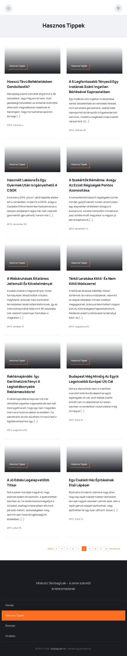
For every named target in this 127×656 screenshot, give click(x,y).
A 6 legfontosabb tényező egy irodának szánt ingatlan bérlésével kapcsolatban (93, 86)
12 (106, 548)
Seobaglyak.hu (58, 648)
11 (101, 548)
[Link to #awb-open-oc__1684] (118, 8)
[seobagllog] (63, 6)
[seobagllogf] (63, 567)
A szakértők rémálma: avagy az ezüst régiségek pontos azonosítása (92, 185)
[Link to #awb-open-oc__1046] (8, 8)
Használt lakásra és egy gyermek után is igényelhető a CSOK (32, 185)
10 (95, 548)
